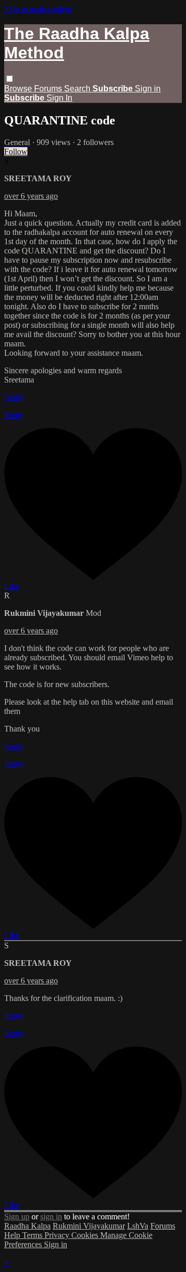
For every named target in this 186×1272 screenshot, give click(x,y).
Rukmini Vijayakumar (89, 1225)
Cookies (85, 1235)
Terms (33, 1235)
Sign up (16, 1216)
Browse (19, 88)
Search (78, 88)
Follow (15, 151)
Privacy (57, 1235)
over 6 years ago (31, 196)
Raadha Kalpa (27, 1225)
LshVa (137, 1225)
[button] (9, 78)
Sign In (59, 97)
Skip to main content (37, 8)
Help (13, 1235)
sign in (51, 1216)
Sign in (148, 88)
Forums (49, 88)
